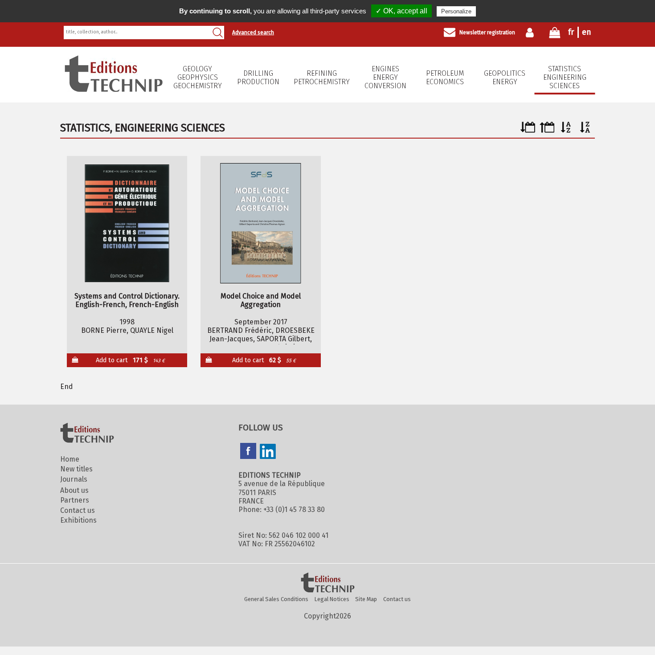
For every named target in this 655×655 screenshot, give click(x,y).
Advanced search (253, 32)
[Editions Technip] (327, 583)
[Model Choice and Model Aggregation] (261, 223)
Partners (74, 500)
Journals (73, 479)
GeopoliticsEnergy (504, 77)
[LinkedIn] (268, 452)
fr (571, 32)
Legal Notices (332, 599)
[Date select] (527, 130)
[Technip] (114, 89)
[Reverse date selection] (547, 130)
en (586, 32)
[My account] (532, 32)
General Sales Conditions (276, 599)
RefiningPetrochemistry (322, 77)
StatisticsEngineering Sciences (564, 77)
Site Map (366, 599)
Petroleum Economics (445, 77)
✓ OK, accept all (401, 11)
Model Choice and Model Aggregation (261, 300)
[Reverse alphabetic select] (585, 130)
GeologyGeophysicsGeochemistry (197, 77)
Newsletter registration (487, 32)
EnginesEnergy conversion (385, 77)
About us (74, 490)
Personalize (456, 11)
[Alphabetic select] (566, 130)
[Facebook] (248, 452)
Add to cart (130, 360)
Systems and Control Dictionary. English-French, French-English (127, 300)
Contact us (77, 510)
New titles (76, 469)
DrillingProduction (258, 77)
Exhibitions (78, 520)
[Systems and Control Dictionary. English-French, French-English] (127, 223)
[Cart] (554, 34)
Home (69, 459)
